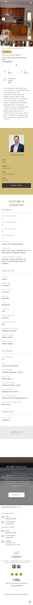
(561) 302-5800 (7, 168)
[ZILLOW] (16, 574)
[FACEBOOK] (12, 574)
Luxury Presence (16, 585)
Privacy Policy (24, 594)
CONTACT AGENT (16, 185)
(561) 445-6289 (9, 537)
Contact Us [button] (16, 494)
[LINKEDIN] (20, 574)
